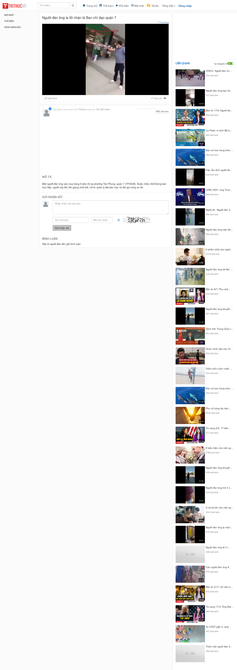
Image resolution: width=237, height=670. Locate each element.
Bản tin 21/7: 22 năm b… (219, 587)
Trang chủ (91, 5)
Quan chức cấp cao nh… (219, 348)
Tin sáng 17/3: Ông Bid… (219, 606)
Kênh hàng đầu (12, 27)
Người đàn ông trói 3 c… (219, 487)
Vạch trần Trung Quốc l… (219, 328)
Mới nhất (139, 5)
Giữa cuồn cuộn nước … (219, 368)
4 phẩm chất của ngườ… (219, 249)
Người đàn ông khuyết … (219, 309)
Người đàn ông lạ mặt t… (219, 527)
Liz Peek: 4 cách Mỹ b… (219, 130)
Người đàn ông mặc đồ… (219, 229)
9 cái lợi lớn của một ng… (219, 507)
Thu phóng (164, 22)
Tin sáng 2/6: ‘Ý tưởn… (218, 428)
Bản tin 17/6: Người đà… (219, 110)
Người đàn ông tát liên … (219, 269)
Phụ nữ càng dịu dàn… (218, 408)
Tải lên (155, 5)
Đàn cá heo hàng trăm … (219, 150)
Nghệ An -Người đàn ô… (219, 209)
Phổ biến (124, 5)
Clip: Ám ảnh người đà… (219, 170)
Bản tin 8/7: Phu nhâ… (218, 289)
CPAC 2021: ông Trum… (219, 189)
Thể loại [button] (107, 5)
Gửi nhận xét (62, 228)
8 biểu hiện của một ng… (219, 448)
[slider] (105, 92)
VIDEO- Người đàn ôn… (219, 70)
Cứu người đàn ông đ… (218, 567)
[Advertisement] (105, 145)
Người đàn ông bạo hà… (219, 90)
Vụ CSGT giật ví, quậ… (218, 626)
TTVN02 (82, 109)
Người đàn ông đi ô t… (218, 547)
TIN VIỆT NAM (102, 109)
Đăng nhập (185, 6)
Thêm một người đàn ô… (219, 646)
